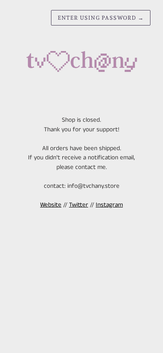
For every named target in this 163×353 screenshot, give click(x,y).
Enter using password (101, 18)
